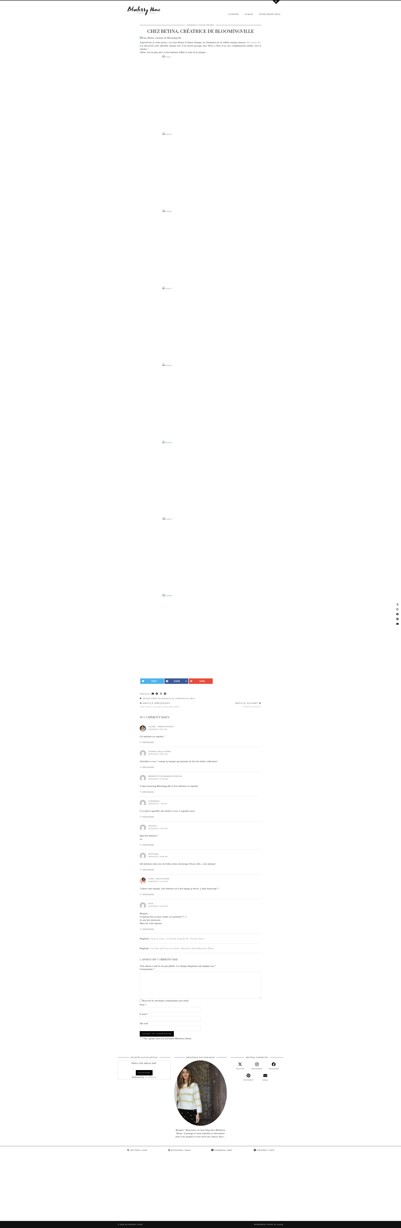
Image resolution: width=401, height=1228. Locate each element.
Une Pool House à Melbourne (160, 705)
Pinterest (265, 1150)
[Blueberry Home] (144, 10)
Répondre (148, 742)
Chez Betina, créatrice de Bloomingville (200, 31)
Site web (144, 1023)
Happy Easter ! (248, 705)
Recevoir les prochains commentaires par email (165, 1000)
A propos (233, 14)
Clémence (153, 801)
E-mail (144, 1013)
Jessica (152, 826)
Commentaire (147, 969)
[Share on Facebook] (157, 693)
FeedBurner (150, 1077)
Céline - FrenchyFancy (161, 727)
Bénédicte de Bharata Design (165, 776)
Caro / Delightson (158, 879)
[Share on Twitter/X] (161, 693)
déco (192, 698)
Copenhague (181, 698)
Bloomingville (254, 42)
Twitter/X (138, 1150)
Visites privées (206, 25)
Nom (143, 1004)
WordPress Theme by (268, 1224)
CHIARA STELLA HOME (159, 751)
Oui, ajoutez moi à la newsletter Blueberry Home (167, 1038)
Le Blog (249, 14)
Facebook (223, 1150)
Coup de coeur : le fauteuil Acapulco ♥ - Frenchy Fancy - (178, 938)
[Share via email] (153, 693)
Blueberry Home (134, 1224)
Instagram (180, 1150)
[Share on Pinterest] (165, 693)
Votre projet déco (269, 14)
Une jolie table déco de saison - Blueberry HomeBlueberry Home (182, 948)
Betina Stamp (150, 698)
